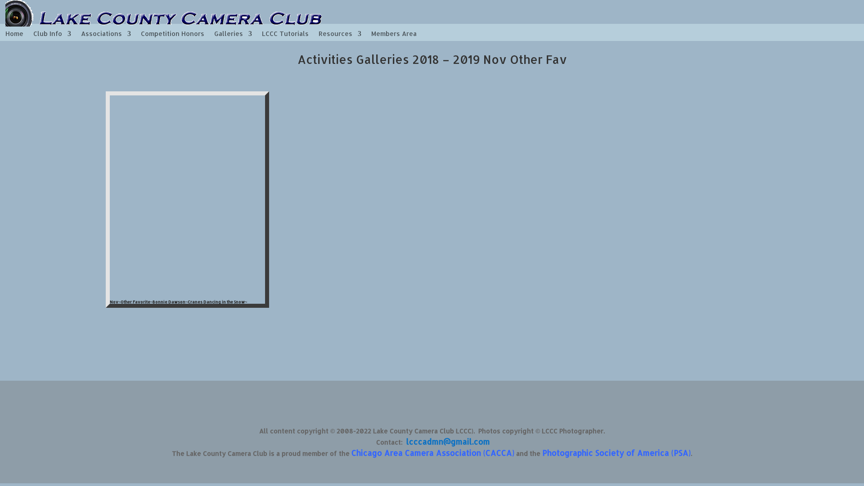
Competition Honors (172, 34)
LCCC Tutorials (285, 34)
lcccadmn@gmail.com (448, 441)
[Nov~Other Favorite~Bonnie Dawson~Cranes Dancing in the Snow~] (187, 293)
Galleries (228, 34)
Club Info (47, 34)
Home (14, 34)
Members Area (394, 34)
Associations (101, 34)
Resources (335, 34)
